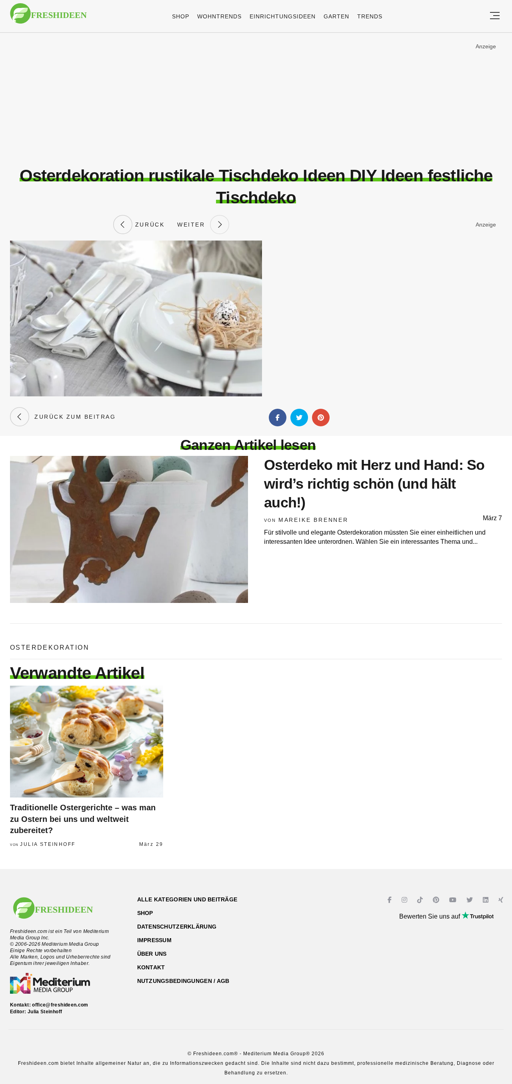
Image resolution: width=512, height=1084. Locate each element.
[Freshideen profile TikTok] (421, 900)
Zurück (148, 224)
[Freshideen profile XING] (501, 900)
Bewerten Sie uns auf (430, 916)
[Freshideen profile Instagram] (405, 900)
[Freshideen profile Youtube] (453, 900)
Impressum (154, 940)
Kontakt (151, 967)
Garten (336, 16)
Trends (369, 16)
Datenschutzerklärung (177, 926)
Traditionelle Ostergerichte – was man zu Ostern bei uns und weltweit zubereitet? (83, 819)
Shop (180, 16)
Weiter (193, 224)
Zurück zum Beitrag (72, 417)
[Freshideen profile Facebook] (391, 900)
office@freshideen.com (60, 1005)
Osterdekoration (49, 647)
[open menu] (495, 16)
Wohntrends (219, 16)
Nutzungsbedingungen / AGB (183, 981)
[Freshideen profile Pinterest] (437, 900)
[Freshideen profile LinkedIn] (486, 900)
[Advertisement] (256, 99)
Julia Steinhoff (47, 844)
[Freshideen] (48, 17)
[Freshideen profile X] (470, 900)
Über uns (152, 954)
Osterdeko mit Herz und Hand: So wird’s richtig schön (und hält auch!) (374, 484)
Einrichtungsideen (283, 16)
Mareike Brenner (313, 520)
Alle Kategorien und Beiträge (187, 899)
